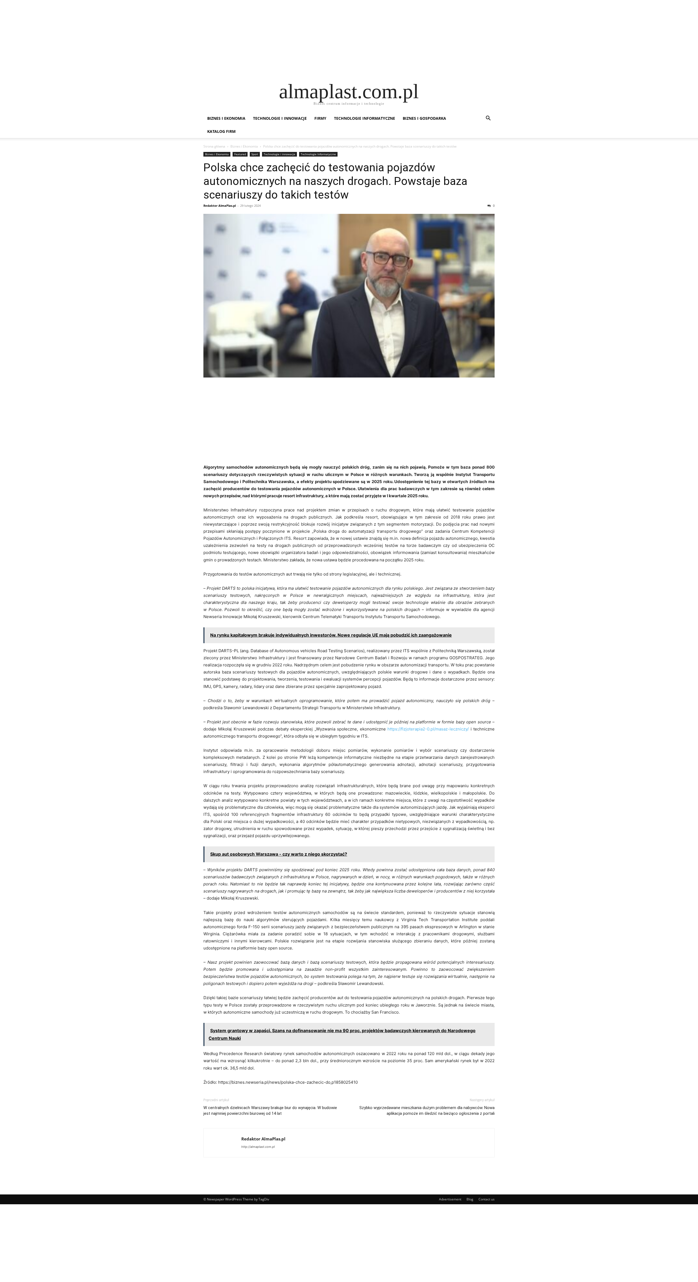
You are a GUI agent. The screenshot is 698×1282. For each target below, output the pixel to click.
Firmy (320, 118)
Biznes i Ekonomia (226, 118)
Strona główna (214, 146)
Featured (240, 154)
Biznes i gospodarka (424, 118)
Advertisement (450, 1199)
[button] (488, 118)
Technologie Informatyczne (364, 118)
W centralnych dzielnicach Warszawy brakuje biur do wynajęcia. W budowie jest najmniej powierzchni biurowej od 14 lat (270, 1110)
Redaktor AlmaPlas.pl (219, 205)
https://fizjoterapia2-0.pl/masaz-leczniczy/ (428, 729)
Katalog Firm (221, 131)
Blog (470, 1199)
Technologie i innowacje (280, 118)
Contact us (487, 1199)
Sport (254, 154)
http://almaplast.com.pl (258, 1147)
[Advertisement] (163, 38)
